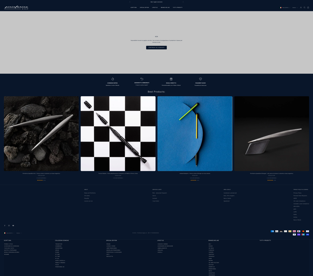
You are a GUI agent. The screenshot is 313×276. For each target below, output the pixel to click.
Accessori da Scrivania (11, 246)
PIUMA (57, 252)
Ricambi (6, 254)
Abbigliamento (162, 248)
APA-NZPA (296, 206)
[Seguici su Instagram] (9, 225)
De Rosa (211, 248)
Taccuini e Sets (9, 248)
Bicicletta (110, 256)
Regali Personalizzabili (11, 252)
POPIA (295, 217)
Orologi (160, 250)
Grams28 (211, 256)
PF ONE (57, 254)
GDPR (295, 198)
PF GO (57, 258)
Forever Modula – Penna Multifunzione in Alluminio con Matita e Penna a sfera (118, 173)
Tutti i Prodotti (265, 240)
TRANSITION (58, 244)
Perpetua (212, 266)
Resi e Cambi (227, 198)
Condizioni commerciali (230, 193)
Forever (211, 250)
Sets (108, 254)
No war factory (214, 262)
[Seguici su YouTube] (13, 225)
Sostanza (212, 275)
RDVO (210, 271)
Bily (210, 244)
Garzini (211, 252)
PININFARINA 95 (59, 266)
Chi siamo (87, 195)
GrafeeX (211, 254)
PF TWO (57, 256)
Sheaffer (212, 273)
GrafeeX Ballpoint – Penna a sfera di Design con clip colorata (195, 173)
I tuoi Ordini (155, 201)
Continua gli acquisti (156, 47)
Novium (211, 264)
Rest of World (297, 220)
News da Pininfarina (90, 193)
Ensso (211, 246)
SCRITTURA (134, 7)
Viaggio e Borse (163, 244)
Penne (108, 244)
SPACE (57, 250)
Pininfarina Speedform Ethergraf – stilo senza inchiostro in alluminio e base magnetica (271, 173)
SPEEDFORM (58, 248)
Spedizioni (227, 201)
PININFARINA (212, 268)
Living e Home (111, 246)
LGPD (295, 212)
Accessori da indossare (165, 246)
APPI (295, 209)
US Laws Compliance (299, 201)
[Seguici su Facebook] (5, 225)
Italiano (294, 7)
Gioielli (160, 252)
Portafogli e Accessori (114, 252)
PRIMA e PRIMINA (60, 262)
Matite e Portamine (10, 250)
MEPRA (211, 260)
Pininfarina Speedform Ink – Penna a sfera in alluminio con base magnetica (41, 173)
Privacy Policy (298, 193)
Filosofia (86, 198)
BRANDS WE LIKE (165, 7)
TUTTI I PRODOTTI (177, 7)
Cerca (154, 195)
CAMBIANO (58, 246)
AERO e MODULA (60, 260)
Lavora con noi (88, 201)
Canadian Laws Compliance (301, 203)
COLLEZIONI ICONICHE (62, 240)
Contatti (154, 198)
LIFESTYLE (155, 7)
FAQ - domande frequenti (159, 193)
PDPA (295, 214)
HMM (210, 258)
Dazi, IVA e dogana (229, 195)
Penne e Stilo (8, 244)
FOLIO (57, 264)
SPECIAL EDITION (144, 7)
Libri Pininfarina (112, 248)
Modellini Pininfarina (113, 250)
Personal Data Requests (300, 195)
